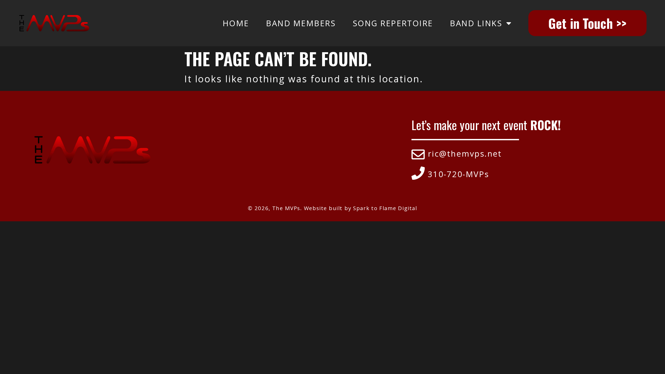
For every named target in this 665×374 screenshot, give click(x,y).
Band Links (476, 23)
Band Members (301, 23)
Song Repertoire (393, 23)
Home (236, 23)
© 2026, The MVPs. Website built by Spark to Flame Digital (332, 208)
